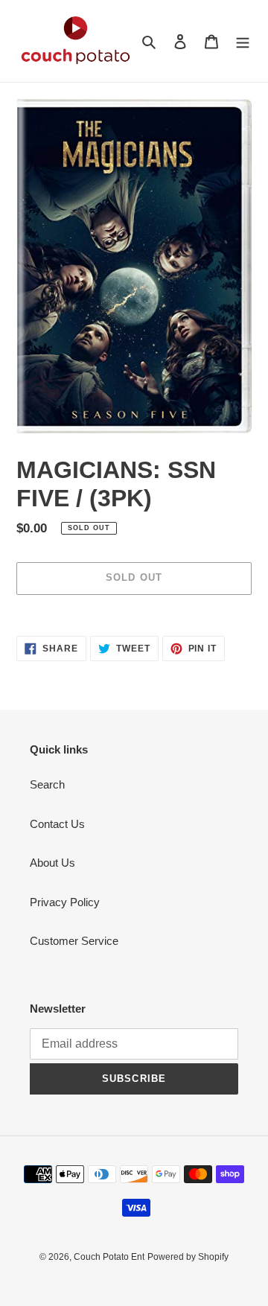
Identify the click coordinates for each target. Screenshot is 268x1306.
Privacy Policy (65, 902)
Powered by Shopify (188, 1257)
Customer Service (74, 940)
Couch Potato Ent (109, 1257)
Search (47, 784)
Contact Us (57, 824)
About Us (52, 862)
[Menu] (242, 41)
